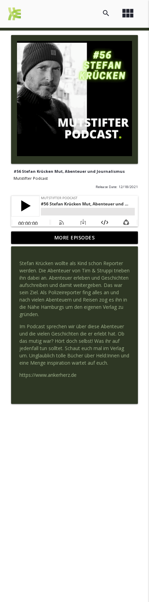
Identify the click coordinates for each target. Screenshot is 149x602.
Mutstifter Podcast (31, 178)
